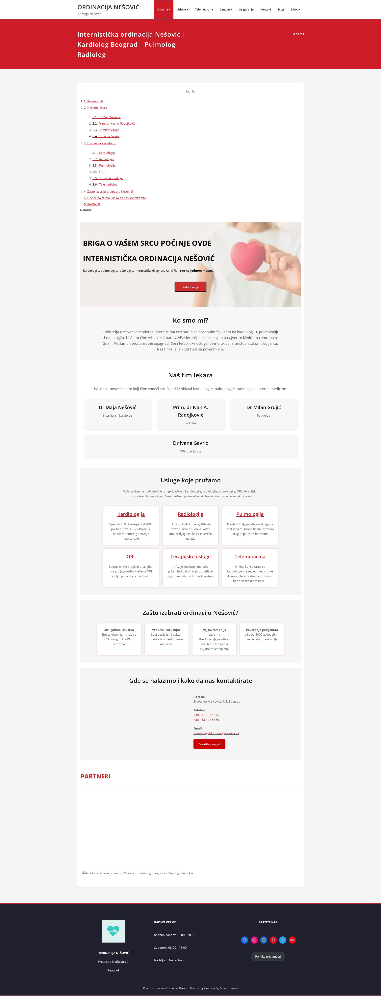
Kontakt (265, 9)
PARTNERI (94, 204)
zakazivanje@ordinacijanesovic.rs (216, 733)
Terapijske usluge (110, 178)
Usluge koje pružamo (101, 143)
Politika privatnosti (268, 956)
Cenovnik (226, 9)
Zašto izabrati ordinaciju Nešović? (110, 191)
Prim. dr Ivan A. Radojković (116, 123)
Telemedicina (204, 9)
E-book (295, 9)
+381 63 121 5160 (206, 720)
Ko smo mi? (95, 101)
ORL (101, 172)
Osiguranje (246, 9)
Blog (281, 9)
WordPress (179, 988)
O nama (162, 9)
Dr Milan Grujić (108, 130)
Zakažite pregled (209, 744)
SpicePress (208, 988)
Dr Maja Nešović (109, 117)
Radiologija (106, 159)
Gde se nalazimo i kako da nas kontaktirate (116, 198)
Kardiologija (106, 153)
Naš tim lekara (97, 108)
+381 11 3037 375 (206, 715)
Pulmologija (106, 165)
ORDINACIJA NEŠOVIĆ (108, 7)
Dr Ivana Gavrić (108, 136)
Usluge (181, 9)
